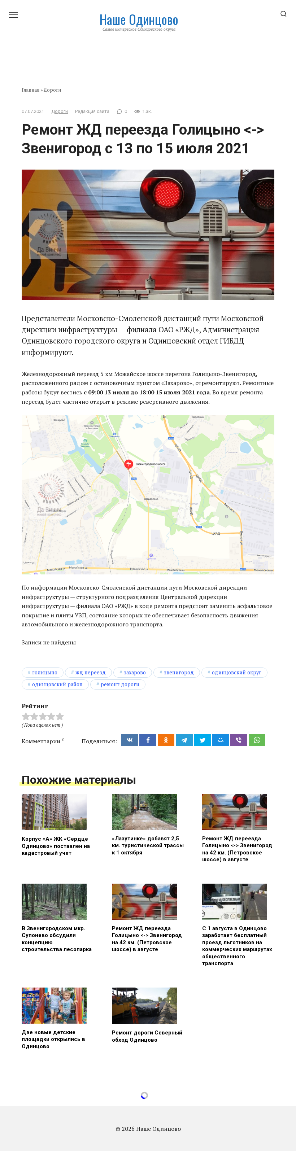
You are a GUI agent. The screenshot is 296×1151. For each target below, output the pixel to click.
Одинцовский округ (236, 672)
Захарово (135, 672)
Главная (30, 90)
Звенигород (179, 672)
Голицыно (44, 672)
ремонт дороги (120, 684)
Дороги (52, 90)
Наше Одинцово (139, 19)
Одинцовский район (57, 684)
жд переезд (90, 672)
